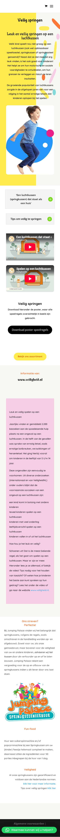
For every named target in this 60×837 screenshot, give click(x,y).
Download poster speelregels (30, 330)
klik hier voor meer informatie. (39, 783)
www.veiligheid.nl (40, 590)
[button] (29, 830)
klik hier (52, 788)
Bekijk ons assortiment (30, 356)
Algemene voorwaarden (29, 823)
